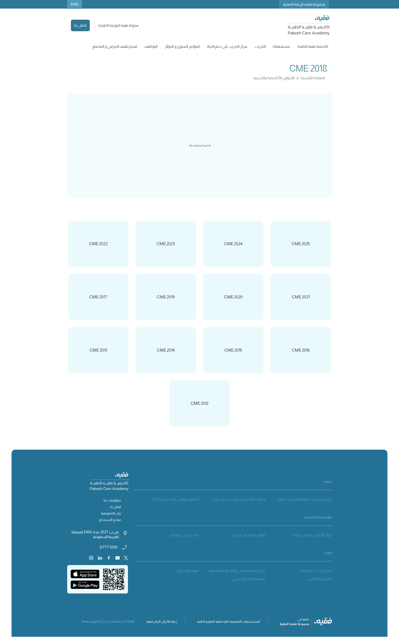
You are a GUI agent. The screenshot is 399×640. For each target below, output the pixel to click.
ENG (75, 4)
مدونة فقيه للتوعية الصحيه (118, 25)
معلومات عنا (112, 500)
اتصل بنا (80, 25)
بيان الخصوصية (111, 513)
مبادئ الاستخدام (110, 520)
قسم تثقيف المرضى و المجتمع (114, 46)
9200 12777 (109, 547)
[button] (313, 46)
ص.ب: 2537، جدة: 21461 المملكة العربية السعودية (95, 534)
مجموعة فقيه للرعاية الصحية (304, 4)
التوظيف (151, 46)
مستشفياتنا (281, 46)
